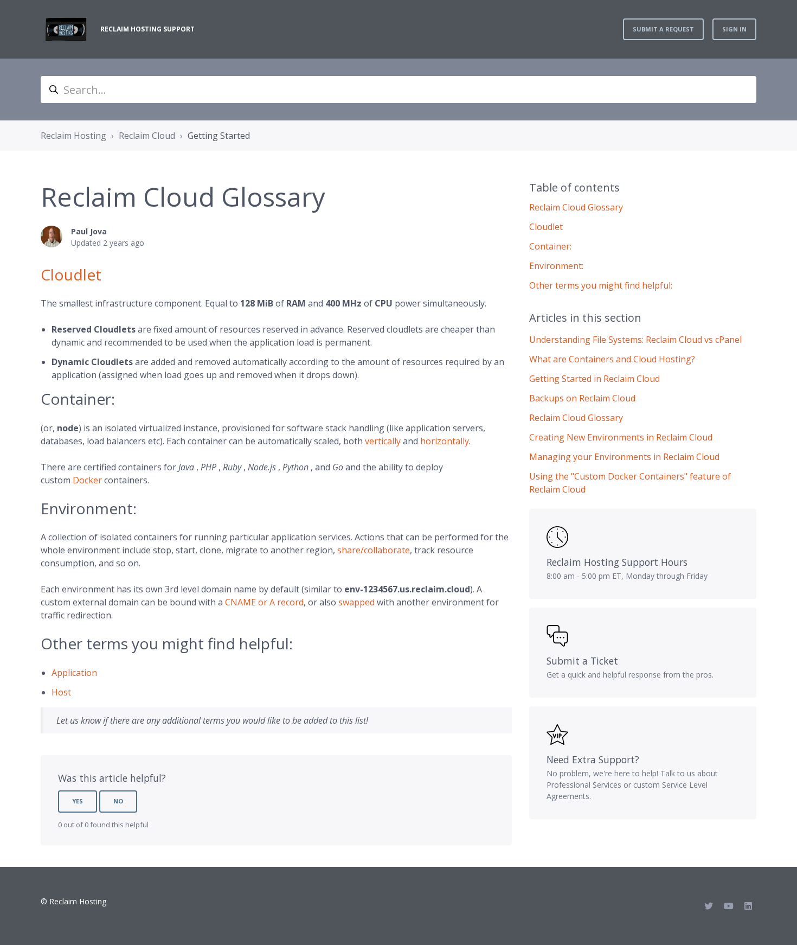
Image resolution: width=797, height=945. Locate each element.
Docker (87, 480)
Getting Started (219, 136)
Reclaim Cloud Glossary (576, 418)
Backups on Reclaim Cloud (582, 398)
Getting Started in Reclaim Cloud (594, 379)
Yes (77, 801)
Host (61, 692)
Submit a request (663, 29)
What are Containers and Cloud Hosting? (612, 359)
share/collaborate (373, 550)
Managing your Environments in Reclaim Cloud (624, 457)
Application (74, 673)
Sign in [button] (734, 29)
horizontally (444, 441)
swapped (356, 602)
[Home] (66, 29)
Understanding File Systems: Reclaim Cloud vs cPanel (635, 340)
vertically (383, 441)
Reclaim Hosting (73, 136)
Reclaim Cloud (147, 136)
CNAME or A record (264, 602)
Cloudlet (71, 274)
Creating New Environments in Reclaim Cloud (620, 437)
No (118, 801)
